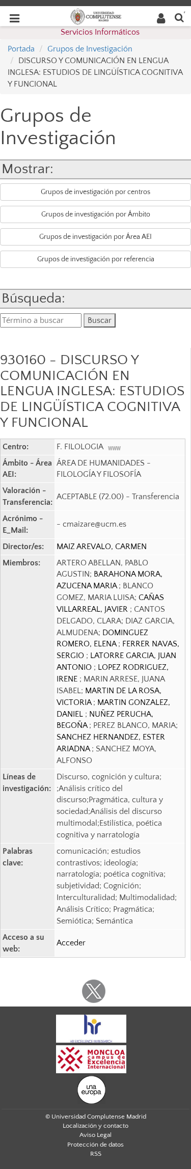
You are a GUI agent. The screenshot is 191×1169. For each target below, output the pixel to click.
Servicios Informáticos (100, 32)
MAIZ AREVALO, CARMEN (102, 546)
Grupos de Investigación (89, 48)
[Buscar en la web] (179, 17)
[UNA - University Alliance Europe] (91, 1089)
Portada (21, 48)
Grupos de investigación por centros (95, 192)
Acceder (71, 942)
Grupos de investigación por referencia (95, 259)
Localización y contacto (95, 1125)
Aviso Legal (95, 1134)
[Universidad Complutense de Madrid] (96, 15)
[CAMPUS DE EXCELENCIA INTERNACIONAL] (91, 1058)
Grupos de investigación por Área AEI (95, 237)
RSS (95, 1153)
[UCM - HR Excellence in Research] (91, 1027)
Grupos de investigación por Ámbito (95, 214)
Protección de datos (95, 1144)
